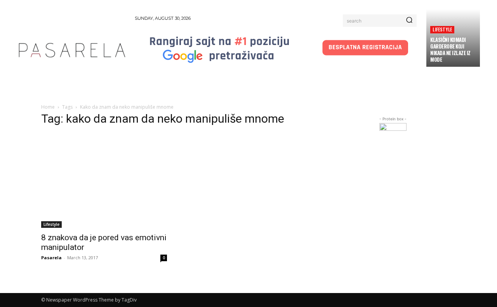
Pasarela (51, 257)
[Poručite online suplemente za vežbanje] (393, 136)
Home (48, 107)
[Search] (409, 20)
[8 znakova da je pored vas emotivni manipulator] (104, 181)
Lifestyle (442, 29)
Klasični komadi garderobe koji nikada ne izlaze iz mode (450, 49)
